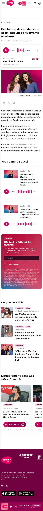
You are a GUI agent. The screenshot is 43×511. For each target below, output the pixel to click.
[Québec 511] (39, 459)
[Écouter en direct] (20, 3)
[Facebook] (3, 102)
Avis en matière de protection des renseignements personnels (19, 277)
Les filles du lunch (13, 61)
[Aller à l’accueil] (10, 5)
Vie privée (21, 472)
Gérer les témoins (7, 475)
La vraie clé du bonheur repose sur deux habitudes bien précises (16, 414)
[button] (11, 506)
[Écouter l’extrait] (6, 50)
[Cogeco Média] (26, 458)
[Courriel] (13, 102)
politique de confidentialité (11, 284)
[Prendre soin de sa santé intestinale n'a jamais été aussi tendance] (11, 209)
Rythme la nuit (24, 505)
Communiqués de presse (10, 477)
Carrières (24, 477)
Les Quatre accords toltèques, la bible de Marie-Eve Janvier (26, 317)
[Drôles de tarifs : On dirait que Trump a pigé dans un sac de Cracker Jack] (7, 349)
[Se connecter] (39, 3)
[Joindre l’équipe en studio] (29, 3)
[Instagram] (7, 485)
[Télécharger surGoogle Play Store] (26, 493)
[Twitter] (8, 102)
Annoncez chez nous (8, 480)
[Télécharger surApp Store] (8, 493)
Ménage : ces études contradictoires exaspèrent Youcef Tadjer (29, 179)
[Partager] (37, 50)
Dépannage (30, 472)
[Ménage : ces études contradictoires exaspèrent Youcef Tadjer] (11, 174)
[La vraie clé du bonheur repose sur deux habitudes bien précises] (16, 393)
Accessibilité (20, 475)
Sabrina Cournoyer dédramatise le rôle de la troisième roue (28, 335)
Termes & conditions (8, 472)
